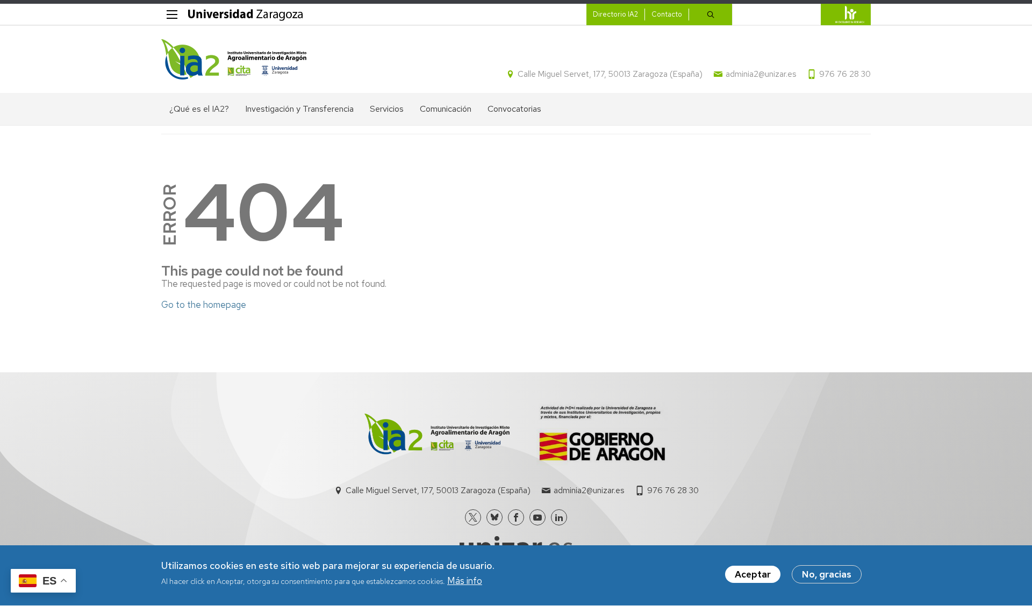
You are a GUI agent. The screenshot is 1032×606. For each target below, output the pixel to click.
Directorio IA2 (615, 14)
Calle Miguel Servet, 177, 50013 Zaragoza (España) (610, 74)
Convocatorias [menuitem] (514, 108)
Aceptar (753, 574)
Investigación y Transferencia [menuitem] (299, 108)
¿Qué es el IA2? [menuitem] (199, 108)
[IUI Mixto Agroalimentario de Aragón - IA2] (233, 59)
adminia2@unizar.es (761, 74)
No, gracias (826, 574)
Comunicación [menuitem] (445, 108)
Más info (464, 581)
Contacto (666, 14)
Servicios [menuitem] (387, 108)
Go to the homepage (203, 305)
